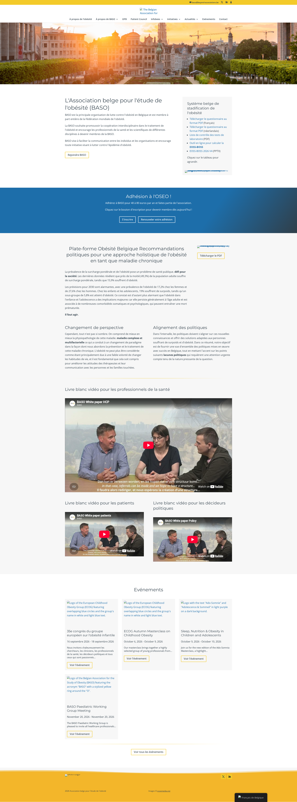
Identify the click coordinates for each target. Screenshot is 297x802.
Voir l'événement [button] (80, 665)
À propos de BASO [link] (105, 19)
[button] (222, 2)
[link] (149, 11)
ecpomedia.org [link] (163, 791)
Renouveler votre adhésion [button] (156, 219)
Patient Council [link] (139, 19)
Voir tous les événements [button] (148, 752)
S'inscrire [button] (127, 219)
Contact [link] (223, 19)
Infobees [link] (155, 19)
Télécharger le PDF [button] (211, 255)
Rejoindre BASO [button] (77, 155)
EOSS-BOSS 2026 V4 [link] (201, 151)
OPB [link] (124, 19)
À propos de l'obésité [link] (80, 19)
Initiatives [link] (172, 19)
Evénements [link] (208, 19)
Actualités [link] (190, 19)
